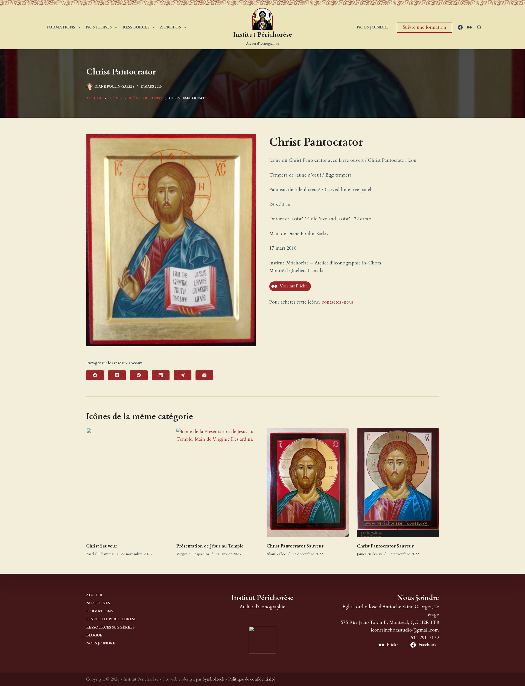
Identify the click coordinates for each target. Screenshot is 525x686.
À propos (170, 27)
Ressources (136, 27)
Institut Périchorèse (262, 34)
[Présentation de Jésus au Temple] (217, 482)
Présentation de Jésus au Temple (210, 546)
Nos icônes (99, 27)
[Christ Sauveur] (127, 482)
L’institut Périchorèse (111, 619)
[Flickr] (469, 27)
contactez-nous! (338, 302)
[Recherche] (479, 27)
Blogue (94, 635)
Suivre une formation (424, 27)
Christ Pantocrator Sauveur (295, 546)
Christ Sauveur (101, 546)
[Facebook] (460, 27)
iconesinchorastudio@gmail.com (405, 630)
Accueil (94, 595)
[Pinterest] (139, 375)
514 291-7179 (425, 638)
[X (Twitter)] (117, 375)
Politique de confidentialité (251, 679)
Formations (60, 27)
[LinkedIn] (161, 375)
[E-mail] (204, 375)
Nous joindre (373, 27)
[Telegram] (182, 375)
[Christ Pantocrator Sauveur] (308, 482)
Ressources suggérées (110, 627)
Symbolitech (213, 679)
